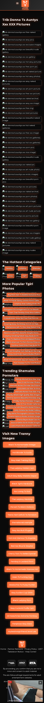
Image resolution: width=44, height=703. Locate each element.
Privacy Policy (31, 649)
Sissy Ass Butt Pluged (22, 530)
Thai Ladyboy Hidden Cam (22, 468)
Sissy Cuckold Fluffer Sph (22, 608)
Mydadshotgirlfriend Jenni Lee (22, 631)
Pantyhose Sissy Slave (22, 624)
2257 (40, 649)
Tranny (37, 276)
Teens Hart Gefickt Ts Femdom (22, 515)
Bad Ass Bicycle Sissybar (22, 546)
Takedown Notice (16, 652)
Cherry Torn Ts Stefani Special (22, 553)
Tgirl (24, 276)
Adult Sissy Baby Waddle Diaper (22, 476)
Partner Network (15, 649)
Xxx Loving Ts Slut (22, 491)
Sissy (10, 276)
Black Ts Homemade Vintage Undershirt (22, 446)
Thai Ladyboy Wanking (22, 499)
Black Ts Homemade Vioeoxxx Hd (22, 569)
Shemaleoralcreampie (22, 522)
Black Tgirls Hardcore (22, 484)
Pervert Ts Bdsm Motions (22, 507)
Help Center (30, 652)
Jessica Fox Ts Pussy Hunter (22, 585)
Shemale (36, 268)
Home (3, 649)
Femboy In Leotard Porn (22, 561)
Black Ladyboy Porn (22, 600)
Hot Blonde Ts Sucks (22, 452)
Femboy (9, 268)
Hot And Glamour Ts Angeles (22, 538)
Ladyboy (22, 268)
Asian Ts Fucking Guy (22, 577)
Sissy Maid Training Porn (22, 460)
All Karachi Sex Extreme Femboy (22, 616)
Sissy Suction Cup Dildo (22, 592)
